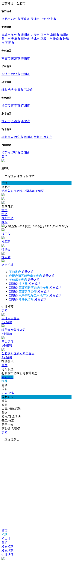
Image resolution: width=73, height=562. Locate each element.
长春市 (15, 121)
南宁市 (15, 105)
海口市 (5, 105)
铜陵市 (25, 38)
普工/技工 (7, 420)
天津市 (35, 19)
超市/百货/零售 (11, 416)
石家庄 (28, 89)
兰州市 (38, 137)
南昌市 (5, 58)
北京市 (51, 19)
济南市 (25, 58)
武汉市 (15, 74)
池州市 (15, 34)
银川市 (28, 137)
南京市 (15, 58)
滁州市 (64, 34)
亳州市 (25, 34)
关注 (4, 183)
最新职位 (7, 396)
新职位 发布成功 (24, 283)
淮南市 (57, 38)
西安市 (47, 137)
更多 (4, 310)
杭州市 (15, 19)
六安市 (35, 34)
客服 (4, 404)
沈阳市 (5, 121)
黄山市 (5, 38)
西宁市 (18, 137)
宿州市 (44, 34)
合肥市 (5, 19)
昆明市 (15, 152)
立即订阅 (7, 377)
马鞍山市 (46, 38)
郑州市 (25, 74)
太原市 (18, 89)
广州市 (25, 105)
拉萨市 (5, 152)
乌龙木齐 (7, 137)
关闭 (4, 156)
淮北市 (35, 38)
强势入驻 (21, 271)
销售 (4, 400)
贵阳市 (25, 152)
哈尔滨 (25, 121)
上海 (43, 19)
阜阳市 (54, 34)
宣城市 (5, 34)
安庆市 (15, 38)
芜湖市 (9, 42)
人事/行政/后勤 (11, 408)
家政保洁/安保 (10, 428)
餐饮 (4, 412)
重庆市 (25, 19)
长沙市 (5, 74)
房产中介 (7, 424)
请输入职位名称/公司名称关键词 (22, 191)
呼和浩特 (7, 89)
